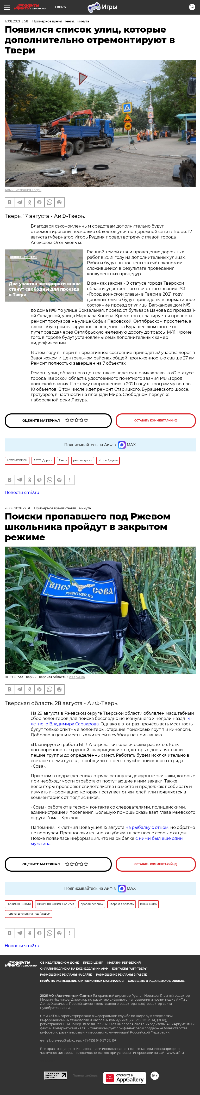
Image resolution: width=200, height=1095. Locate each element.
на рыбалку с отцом (147, 827)
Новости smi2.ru (22, 492)
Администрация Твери (23, 190)
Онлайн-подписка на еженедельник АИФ (74, 968)
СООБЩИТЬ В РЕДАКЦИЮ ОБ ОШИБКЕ (156, 981)
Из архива (77, 677)
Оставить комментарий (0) (155, 420)
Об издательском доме (59, 962)
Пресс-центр (93, 962)
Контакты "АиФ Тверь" (129, 968)
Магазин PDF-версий (124, 962)
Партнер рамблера (85, 1075)
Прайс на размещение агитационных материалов (82, 981)
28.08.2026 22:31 (17, 508)
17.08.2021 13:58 (16, 21)
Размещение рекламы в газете (121, 974)
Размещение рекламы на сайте (66, 974)
